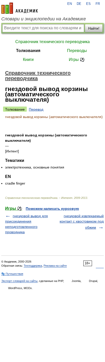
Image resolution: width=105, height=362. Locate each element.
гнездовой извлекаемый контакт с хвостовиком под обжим (82, 221)
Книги (28, 59)
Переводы (77, 50)
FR (98, 4)
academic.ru (19, 8)
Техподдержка (33, 265)
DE (79, 4)
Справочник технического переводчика (52, 42)
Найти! (93, 28)
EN (69, 4)
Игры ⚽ (77, 59)
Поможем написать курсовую (52, 208)
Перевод (36, 109)
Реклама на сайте (55, 265)
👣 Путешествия (12, 273)
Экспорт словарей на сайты (19, 280)
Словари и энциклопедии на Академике (43, 18)
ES (88, 4)
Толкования (28, 50)
